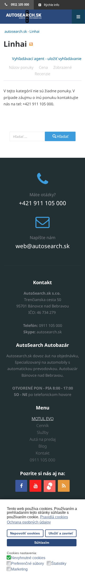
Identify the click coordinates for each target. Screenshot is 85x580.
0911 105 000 (42, 460)
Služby (42, 432)
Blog (42, 446)
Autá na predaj (43, 439)
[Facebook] (21, 486)
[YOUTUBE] (35, 486)
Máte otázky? (43, 194)
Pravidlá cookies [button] (54, 517)
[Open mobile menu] (78, 16)
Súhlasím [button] (41, 542)
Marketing (19, 569)
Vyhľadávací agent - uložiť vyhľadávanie (46, 58)
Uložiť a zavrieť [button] (61, 533)
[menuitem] (17, 4)
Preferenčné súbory (27, 564)
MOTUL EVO (43, 418)
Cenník (42, 425)
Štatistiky (58, 564)
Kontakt (43, 453)
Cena (44, 67)
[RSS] (64, 486)
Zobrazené (63, 67)
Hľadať (62, 136)
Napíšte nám (42, 237)
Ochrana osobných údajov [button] (29, 522)
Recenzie (42, 73)
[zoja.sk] (49, 486)
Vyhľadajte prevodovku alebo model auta (41, 128)
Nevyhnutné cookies (28, 558)
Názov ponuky (21, 67)
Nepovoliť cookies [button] (25, 533)
